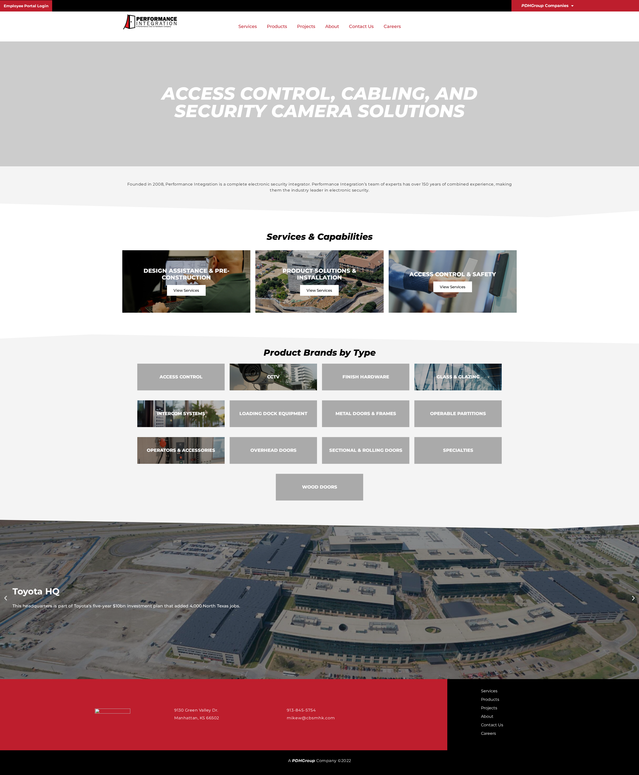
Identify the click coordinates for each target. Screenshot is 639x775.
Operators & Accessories (181, 450)
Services (247, 26)
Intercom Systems (181, 413)
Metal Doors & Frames (365, 413)
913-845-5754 (301, 710)
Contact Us (361, 26)
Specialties (458, 450)
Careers (392, 26)
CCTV (273, 377)
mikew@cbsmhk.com (311, 718)
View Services (186, 290)
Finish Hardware (365, 377)
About (332, 26)
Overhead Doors (273, 450)
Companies (545, 5)
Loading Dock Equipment (273, 413)
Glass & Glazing (458, 377)
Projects (306, 26)
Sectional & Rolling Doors (365, 450)
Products (277, 26)
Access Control (181, 377)
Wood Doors (319, 487)
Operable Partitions (458, 413)
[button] (5, 598)
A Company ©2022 (319, 760)
